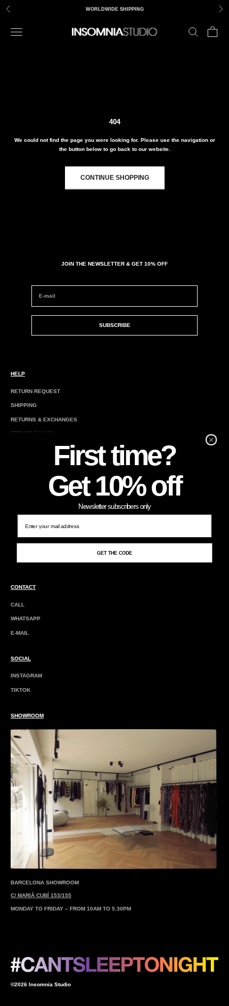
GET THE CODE (115, 552)
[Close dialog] (211, 440)
